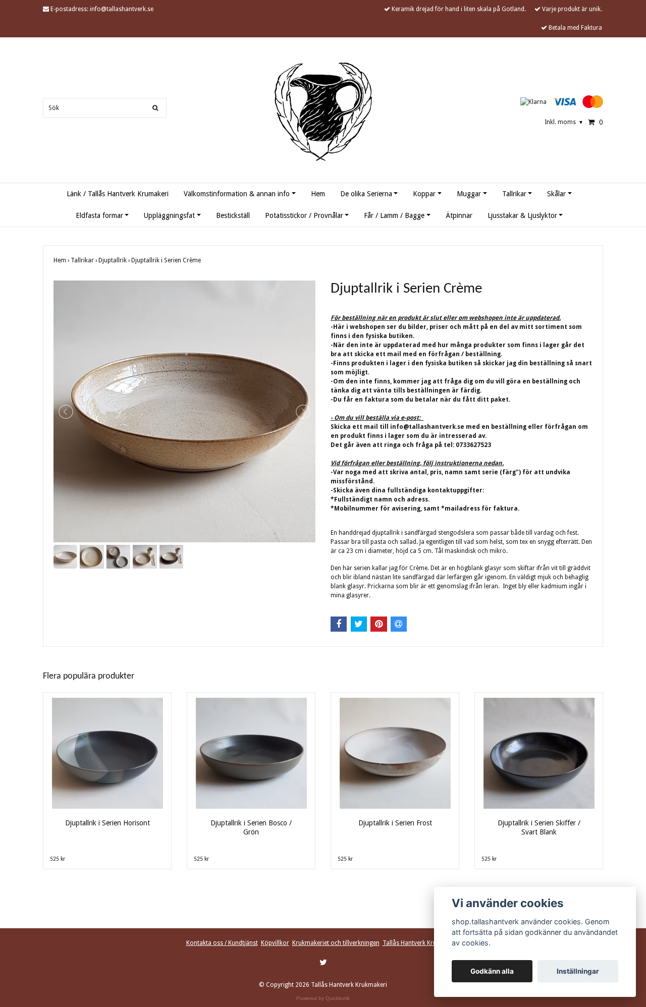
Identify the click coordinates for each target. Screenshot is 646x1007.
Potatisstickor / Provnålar (304, 215)
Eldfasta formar (99, 215)
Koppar (424, 194)
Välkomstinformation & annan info (237, 194)
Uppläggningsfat (169, 215)
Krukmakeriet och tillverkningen (336, 942)
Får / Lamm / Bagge (394, 215)
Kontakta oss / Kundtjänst (222, 942)
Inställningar (578, 971)
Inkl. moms (563, 122)
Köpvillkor (275, 942)
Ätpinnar (459, 215)
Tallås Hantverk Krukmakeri (421, 942)
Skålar (556, 194)
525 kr (57, 859)
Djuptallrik (114, 260)
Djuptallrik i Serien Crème (166, 260)
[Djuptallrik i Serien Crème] (184, 411)
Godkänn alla (492, 971)
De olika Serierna (366, 194)
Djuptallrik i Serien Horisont (107, 823)
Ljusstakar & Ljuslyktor (522, 215)
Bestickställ (233, 215)
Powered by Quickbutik (323, 998)
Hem (318, 194)
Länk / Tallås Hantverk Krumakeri (118, 194)
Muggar (469, 194)
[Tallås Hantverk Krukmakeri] (323, 111)
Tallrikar (514, 194)
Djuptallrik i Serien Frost (395, 823)
